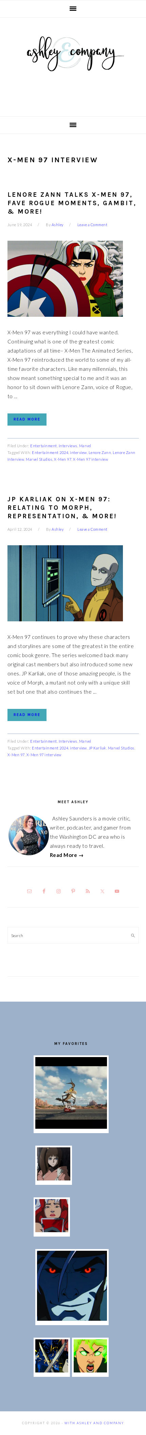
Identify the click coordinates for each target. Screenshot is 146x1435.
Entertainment (43, 446)
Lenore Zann (100, 452)
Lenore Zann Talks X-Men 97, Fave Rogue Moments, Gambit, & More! (71, 203)
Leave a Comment (92, 224)
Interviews (68, 446)
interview (78, 452)
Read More (27, 419)
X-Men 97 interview (90, 459)
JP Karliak (97, 748)
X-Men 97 (62, 459)
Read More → (67, 855)
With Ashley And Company (73, 64)
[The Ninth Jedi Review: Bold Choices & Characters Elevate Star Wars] (53, 1178)
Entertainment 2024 (50, 452)
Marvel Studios (39, 459)
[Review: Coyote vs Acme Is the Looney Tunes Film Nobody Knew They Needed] (71, 1127)
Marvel (85, 446)
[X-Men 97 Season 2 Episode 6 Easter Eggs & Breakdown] (90, 1370)
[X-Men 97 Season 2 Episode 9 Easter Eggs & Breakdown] (52, 1230)
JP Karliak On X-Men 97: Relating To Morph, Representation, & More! (62, 508)
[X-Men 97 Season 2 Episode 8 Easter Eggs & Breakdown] (72, 1319)
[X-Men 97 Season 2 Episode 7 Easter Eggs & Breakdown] (52, 1370)
